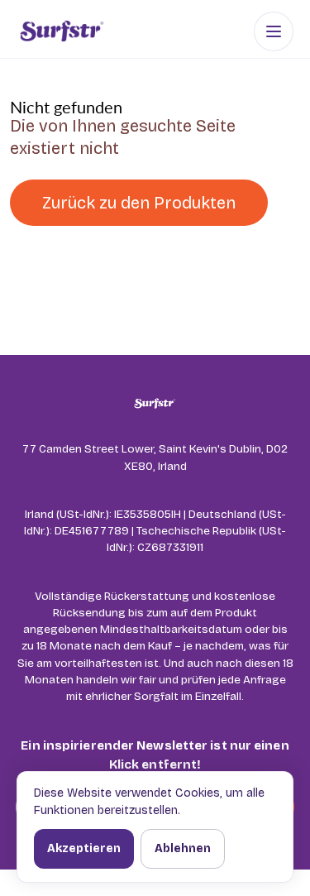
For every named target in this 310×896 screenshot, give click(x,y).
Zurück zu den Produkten (139, 203)
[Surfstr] (62, 31)
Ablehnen (183, 848)
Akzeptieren (84, 848)
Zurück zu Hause (107, 251)
